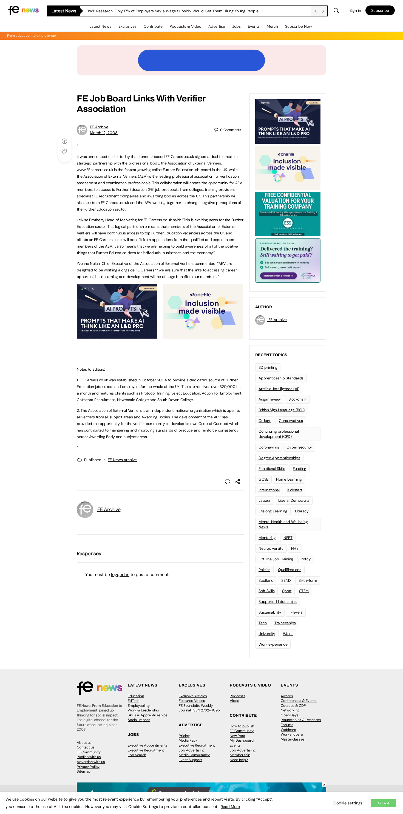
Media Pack (188, 740)
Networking (290, 710)
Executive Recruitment (146, 750)
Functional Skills (272, 468)
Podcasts (237, 696)
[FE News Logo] (23, 10)
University (267, 633)
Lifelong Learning (273, 511)
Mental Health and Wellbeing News (283, 524)
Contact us (86, 747)
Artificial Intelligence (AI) (279, 388)
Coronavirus (269, 447)
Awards (287, 696)
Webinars (288, 729)
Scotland (266, 580)
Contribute (153, 26)
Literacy (302, 511)
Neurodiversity (271, 548)
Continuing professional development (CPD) (279, 434)
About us (84, 742)
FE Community (89, 752)
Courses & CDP (293, 705)
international (269, 489)
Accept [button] (383, 803)
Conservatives (291, 420)
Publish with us (89, 757)
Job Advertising (192, 750)
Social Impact (139, 719)
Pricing (184, 735)
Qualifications (289, 569)
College (265, 420)
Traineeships (285, 622)
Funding (299, 468)
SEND (286, 580)
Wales (288, 633)
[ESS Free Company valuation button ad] (287, 213)
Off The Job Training (276, 559)
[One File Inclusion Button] (203, 335)
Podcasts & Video (185, 26)
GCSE (263, 479)
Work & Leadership (143, 710)
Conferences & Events (299, 700)
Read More (230, 806)
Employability (139, 705)
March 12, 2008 (104, 132)
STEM (304, 590)
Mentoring (267, 537)
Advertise (216, 26)
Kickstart (294, 489)
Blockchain (297, 399)
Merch (272, 26)
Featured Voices (192, 700)
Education (136, 696)
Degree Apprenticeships (279, 457)
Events (254, 26)
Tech (263, 622)
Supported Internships (278, 601)
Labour (265, 500)
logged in (120, 574)
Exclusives (127, 26)
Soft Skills (266, 590)
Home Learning (289, 479)
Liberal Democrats (294, 500)
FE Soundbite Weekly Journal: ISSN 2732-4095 (199, 708)
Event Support (190, 760)
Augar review (270, 399)
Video (234, 700)
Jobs (236, 26)
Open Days (290, 715)
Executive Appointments (148, 745)
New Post (237, 735)
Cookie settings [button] (347, 803)
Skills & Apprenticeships (148, 715)
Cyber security (299, 447)
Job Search (137, 755)
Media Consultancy (194, 755)
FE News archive (122, 459)
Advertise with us (91, 761)
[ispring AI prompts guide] (117, 335)
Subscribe (380, 10)
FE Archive (99, 126)
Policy (306, 559)
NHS (295, 548)
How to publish (242, 726)
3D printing (268, 367)
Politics (264, 569)
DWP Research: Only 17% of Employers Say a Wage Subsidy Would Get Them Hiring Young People (172, 10)
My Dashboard (242, 740)
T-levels (295, 612)
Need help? (239, 760)
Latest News (100, 26)
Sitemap (83, 771)
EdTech (133, 700)
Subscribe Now (298, 26)
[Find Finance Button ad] (287, 259)
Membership (240, 755)
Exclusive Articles (193, 696)
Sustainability (270, 612)
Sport (286, 590)
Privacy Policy (88, 766)
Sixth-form (308, 580)
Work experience (273, 644)
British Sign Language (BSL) (282, 409)
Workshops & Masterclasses (293, 737)
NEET (288, 537)
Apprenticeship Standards (281, 378)
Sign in (355, 10)
